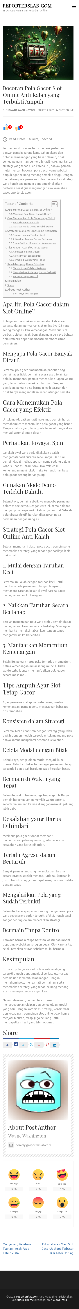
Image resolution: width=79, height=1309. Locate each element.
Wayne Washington (22, 110)
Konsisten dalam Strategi (26, 251)
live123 (57, 325)
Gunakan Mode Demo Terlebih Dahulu (33, 226)
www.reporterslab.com (18, 192)
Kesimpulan (14, 280)
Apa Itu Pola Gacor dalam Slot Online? (29, 209)
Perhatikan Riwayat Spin (26, 222)
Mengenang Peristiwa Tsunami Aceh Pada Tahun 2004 (17, 1249)
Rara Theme (26, 1299)
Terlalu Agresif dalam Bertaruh (29, 268)
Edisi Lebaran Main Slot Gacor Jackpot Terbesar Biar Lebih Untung (57, 1249)
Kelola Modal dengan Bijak (27, 255)
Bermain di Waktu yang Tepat (29, 259)
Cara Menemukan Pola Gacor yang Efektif (31, 218)
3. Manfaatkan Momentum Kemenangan (34, 243)
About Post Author (18, 289)
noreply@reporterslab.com (33, 1145)
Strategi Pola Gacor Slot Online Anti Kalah (32, 230)
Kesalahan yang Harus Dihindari (25, 264)
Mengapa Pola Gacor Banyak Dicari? (32, 214)
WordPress (60, 1299)
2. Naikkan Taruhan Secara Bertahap (32, 239)
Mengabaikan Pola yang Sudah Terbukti (34, 272)
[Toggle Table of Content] (53, 204)
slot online (66, 110)
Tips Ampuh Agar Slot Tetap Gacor (27, 247)
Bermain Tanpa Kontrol (25, 276)
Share (10, 285)
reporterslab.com (27, 5)
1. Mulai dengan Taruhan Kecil (29, 235)
